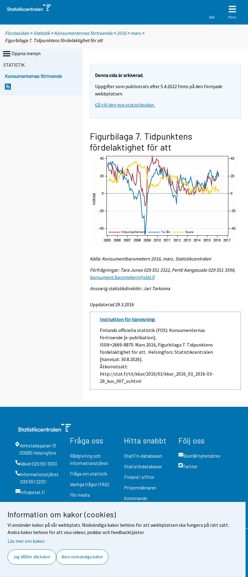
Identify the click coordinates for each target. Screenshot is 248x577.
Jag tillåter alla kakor (32, 556)
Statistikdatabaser (143, 466)
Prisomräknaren (140, 487)
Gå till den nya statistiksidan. (125, 105)
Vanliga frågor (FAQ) (89, 484)
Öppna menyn (26, 53)
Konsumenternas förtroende (83, 33)
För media (80, 495)
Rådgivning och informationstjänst (89, 459)
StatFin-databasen (143, 456)
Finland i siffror (139, 477)
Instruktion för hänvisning (127, 319)
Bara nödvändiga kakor (82, 556)
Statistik (41, 33)
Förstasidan (17, 33)
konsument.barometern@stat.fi (122, 277)
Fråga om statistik (88, 473)
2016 (121, 33)
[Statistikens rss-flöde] (8, 88)
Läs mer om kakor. (26, 541)
